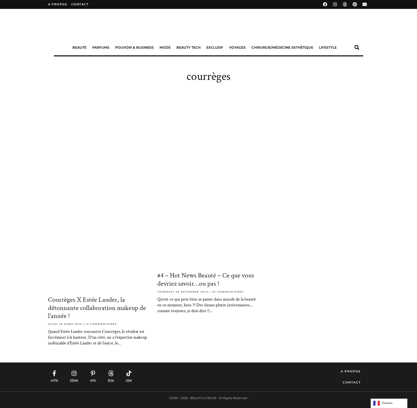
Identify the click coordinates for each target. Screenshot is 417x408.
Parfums (100, 47)
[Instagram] (335, 4)
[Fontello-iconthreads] (345, 4)
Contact (352, 382)
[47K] (93, 373)
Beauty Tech (188, 47)
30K (111, 380)
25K (129, 380)
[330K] (74, 373)
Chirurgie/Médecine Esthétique (282, 47)
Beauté (79, 47)
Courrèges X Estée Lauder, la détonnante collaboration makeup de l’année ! (97, 307)
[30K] (111, 373)
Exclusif (214, 47)
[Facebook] (325, 4)
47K (93, 380)
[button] (357, 48)
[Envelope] (364, 4)
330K (74, 380)
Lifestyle (328, 47)
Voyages (237, 47)
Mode (165, 47)
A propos (57, 4)
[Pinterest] (354, 4)
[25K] (129, 373)
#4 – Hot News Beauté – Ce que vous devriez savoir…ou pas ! (205, 279)
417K (54, 380)
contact (80, 4)
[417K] (54, 373)
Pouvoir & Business (134, 47)
